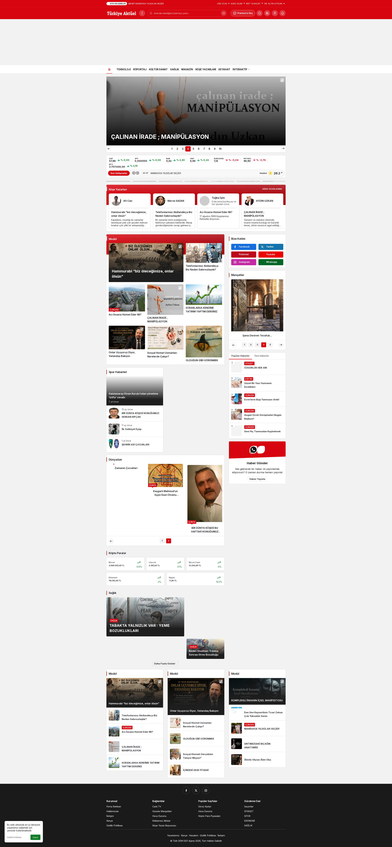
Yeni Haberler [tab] (261, 355)
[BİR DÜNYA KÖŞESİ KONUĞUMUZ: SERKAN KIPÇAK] (134, 413)
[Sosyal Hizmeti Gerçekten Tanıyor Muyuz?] (196, 754)
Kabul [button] (35, 837)
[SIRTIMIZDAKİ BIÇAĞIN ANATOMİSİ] (257, 744)
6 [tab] (199, 148)
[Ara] (223, 13)
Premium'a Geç (245, 13)
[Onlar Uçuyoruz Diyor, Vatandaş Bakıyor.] (196, 111)
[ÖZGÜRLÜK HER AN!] (257, 367)
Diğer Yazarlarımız (272, 189)
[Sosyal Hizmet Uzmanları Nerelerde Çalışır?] (165, 344)
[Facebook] (186, 790)
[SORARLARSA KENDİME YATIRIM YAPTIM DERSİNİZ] (204, 303)
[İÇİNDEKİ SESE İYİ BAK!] (196, 770)
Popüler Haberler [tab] (240, 355)
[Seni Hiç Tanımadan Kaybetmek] (257, 430)
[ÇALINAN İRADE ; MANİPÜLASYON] (165, 303)
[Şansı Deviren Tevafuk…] (257, 309)
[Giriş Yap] (275, 13)
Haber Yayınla (257, 479)
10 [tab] (220, 148)
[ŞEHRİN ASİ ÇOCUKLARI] (134, 444)
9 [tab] (215, 148)
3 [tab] (182, 148)
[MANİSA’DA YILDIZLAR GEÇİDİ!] (257, 728)
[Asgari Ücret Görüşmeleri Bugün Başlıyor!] (257, 415)
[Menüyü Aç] (142, 13)
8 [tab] (209, 148)
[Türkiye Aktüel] (121, 12)
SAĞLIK (113, 620)
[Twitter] (196, 790)
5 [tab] (193, 148)
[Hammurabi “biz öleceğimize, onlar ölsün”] (146, 262)
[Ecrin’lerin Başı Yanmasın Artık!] (257, 399)
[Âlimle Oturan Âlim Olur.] (257, 759)
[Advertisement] (196, 42)
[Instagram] (205, 790)
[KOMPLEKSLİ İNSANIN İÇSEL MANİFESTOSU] (257, 691)
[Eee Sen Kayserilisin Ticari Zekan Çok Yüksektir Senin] (257, 712)
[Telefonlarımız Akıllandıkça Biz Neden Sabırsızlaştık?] (204, 262)
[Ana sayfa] (109, 69)
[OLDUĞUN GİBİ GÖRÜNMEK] (204, 344)
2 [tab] (177, 148)
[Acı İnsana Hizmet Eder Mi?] (127, 303)
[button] (267, 13)
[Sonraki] (283, 148)
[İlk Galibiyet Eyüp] (134, 429)
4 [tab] (188, 148)
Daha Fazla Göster (164, 663)
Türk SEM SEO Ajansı (184, 840)
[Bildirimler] (282, 13)
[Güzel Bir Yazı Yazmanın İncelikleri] (257, 383)
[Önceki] (108, 148)
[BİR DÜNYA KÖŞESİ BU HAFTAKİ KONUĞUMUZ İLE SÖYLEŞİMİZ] (204, 500)
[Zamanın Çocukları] (126, 468)
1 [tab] (171, 148)
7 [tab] (204, 148)
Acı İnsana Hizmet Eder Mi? (216, 212)
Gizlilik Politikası (14, 837)
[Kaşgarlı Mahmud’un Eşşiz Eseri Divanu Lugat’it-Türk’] (165, 481)
